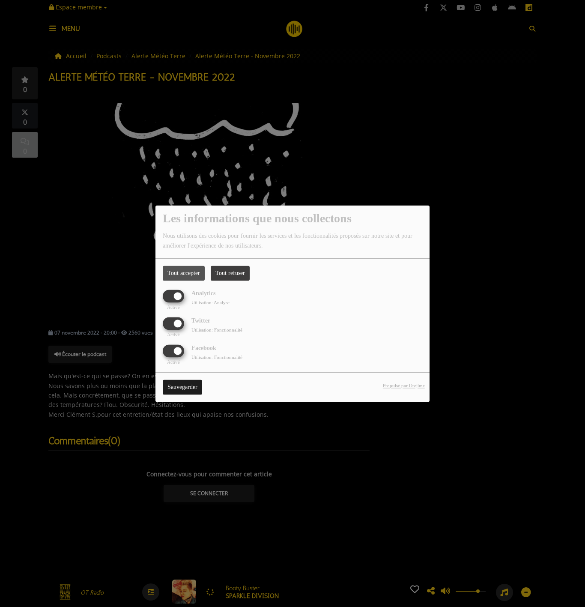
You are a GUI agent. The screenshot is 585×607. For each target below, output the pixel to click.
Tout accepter (183, 273)
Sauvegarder (182, 387)
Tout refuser (230, 273)
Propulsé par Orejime (404, 385)
